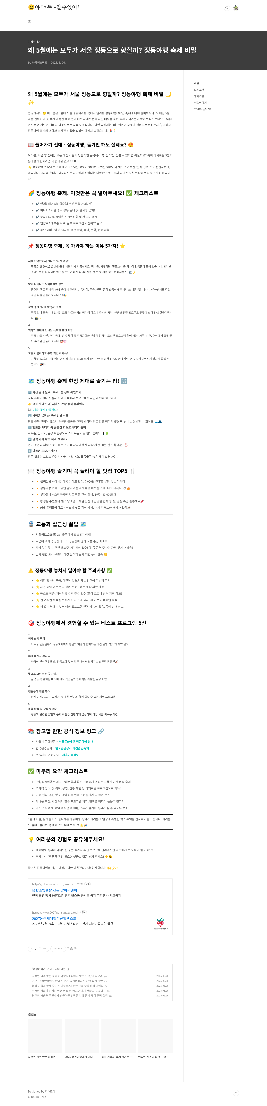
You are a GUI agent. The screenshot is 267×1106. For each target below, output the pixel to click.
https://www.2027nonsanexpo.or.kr (56, 912)
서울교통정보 (70, 755)
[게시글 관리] (44, 949)
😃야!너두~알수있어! (53, 7)
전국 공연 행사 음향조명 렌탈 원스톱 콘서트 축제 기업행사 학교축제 (76, 895)
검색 (227, 8)
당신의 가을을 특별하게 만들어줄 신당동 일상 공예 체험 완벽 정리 (70, 995)
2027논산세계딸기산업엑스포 (54, 918)
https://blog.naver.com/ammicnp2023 (57, 884)
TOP (236, 1093)
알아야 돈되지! (202, 109)
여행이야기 (39, 969)
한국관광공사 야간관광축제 (72, 748)
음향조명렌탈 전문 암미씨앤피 (54, 890)
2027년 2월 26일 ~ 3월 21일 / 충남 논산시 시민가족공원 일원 (72, 923)
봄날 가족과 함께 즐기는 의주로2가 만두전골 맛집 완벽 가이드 (67, 986)
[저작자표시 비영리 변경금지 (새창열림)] (71, 948)
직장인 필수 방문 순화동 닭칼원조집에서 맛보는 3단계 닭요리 (67, 976)
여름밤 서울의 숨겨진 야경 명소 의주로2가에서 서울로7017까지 (69, 991)
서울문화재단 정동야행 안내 (76, 741)
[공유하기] (40, 949)
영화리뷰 (199, 96)
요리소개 (199, 90)
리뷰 (196, 83)
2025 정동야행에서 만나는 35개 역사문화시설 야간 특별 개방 (67, 981)
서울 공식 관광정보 (45, 410)
